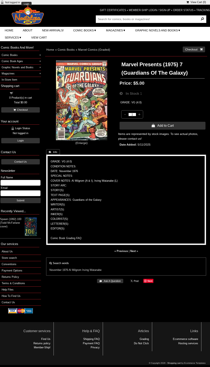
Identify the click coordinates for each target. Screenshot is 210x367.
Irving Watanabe (92, 269)
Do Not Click (141, 343)
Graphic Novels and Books (156, 30)
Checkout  (194, 49)
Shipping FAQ (91, 339)
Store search (9, 257)
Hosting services (188, 343)
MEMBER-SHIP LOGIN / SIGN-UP (149, 10)
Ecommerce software (185, 339)
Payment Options (12, 270)
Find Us (45, 339)
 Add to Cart (163, 125)
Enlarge (81, 143)
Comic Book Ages (12, 61)
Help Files (8, 289)
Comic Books (83, 30)
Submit (20, 200)
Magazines (114, 30)
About (28, 30)
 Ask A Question (110, 281)
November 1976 (58, 269)
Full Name (7, 177)
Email (4, 187)
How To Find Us (11, 295)
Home (9, 30)
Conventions (9, 264)
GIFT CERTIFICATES (113, 10)
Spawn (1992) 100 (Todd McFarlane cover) (10, 223)
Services (12, 37)
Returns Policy (10, 276)
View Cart (39, 37)
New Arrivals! (53, 30)
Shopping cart (23, 92)
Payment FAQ (91, 343)
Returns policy (41, 343)
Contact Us (20, 162)
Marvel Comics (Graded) (94, 49)
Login (26, 4)
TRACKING (203, 10)
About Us (7, 251)
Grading (144, 339)
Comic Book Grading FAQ (66, 238)
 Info (53, 152)
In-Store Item (9, 79)
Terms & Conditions (13, 283)
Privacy (95, 347)
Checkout (22, 110)
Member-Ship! (42, 347)
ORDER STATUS (183, 10)
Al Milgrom (75, 269)
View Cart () (197, 2)
